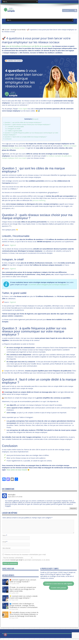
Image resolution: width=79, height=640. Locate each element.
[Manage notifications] (5, 634)
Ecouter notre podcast (58, 588)
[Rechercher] (75, 10)
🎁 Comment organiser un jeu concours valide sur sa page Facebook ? (22, 581)
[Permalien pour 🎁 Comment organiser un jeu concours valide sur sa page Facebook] (5, 585)
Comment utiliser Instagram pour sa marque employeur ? (49, 284)
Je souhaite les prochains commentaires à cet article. (26, 560)
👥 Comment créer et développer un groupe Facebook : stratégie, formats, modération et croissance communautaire (23, 605)
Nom (4, 535)
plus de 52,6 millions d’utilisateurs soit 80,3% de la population (29, 46)
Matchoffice (11, 495)
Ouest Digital (22, 109)
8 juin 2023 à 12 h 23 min (15, 496)
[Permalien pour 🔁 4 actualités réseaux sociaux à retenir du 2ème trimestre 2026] (5, 617)
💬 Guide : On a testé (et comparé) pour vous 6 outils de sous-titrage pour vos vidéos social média (22, 589)
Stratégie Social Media (18, 30)
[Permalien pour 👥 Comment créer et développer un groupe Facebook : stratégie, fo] (5, 608)
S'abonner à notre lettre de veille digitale (58, 584)
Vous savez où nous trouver (17, 470)
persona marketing (39, 200)
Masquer (35, 119)
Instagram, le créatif (12, 129)
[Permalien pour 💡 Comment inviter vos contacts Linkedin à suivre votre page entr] (5, 601)
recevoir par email (16, 560)
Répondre (73, 508)
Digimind (13, 245)
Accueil (6, 30)
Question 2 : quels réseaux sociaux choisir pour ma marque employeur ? (26, 124)
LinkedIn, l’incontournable (14, 126)
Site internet (6, 548)
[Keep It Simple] (15, 12)
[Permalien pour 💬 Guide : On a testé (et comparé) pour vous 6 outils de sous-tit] (5, 592)
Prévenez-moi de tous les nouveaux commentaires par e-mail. (25, 554)
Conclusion (7, 139)
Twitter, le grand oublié (13, 131)
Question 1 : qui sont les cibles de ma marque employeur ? (22, 122)
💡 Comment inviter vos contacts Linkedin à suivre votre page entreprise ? (23, 597)
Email (4, 542)
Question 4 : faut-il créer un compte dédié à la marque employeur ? (25, 137)
